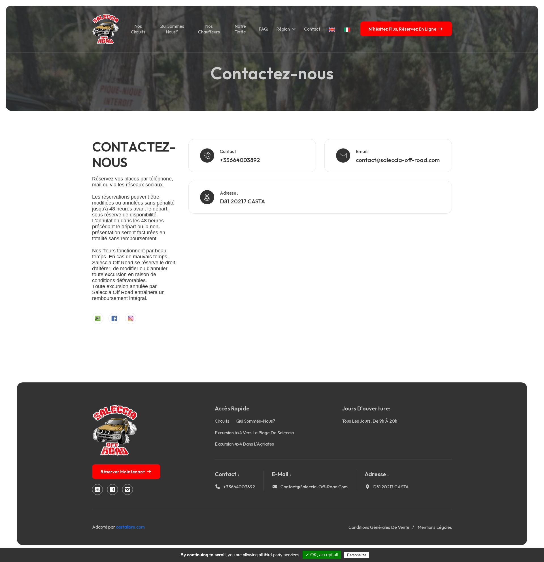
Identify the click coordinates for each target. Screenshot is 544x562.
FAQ (263, 29)
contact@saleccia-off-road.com (398, 159)
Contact (312, 29)
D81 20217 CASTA (391, 486)
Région (283, 29)
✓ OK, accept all (321, 554)
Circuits (222, 421)
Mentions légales (435, 527)
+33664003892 (240, 159)
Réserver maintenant (123, 471)
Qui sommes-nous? (255, 421)
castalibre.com (130, 527)
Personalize (356, 555)
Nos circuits (138, 28)
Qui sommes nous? (172, 28)
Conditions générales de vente (378, 527)
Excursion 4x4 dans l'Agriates (244, 444)
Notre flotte (240, 28)
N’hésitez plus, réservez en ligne (402, 29)
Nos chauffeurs (209, 28)
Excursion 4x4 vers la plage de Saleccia (254, 432)
